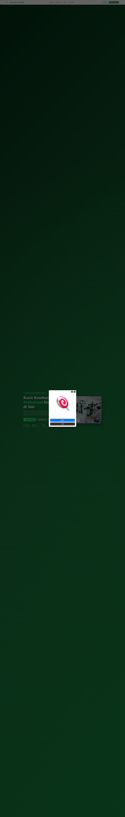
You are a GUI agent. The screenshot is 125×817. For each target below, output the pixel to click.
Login (62, 424)
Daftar (62, 420)
